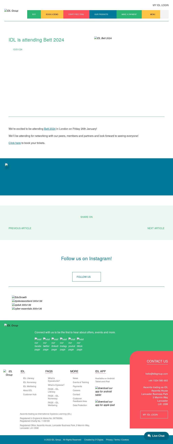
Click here (15, 143)
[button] (164, 14)
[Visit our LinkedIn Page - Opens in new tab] (55, 344)
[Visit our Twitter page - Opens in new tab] (46, 344)
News (75, 378)
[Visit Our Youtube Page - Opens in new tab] (71, 344)
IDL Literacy (28, 378)
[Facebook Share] (77, 222)
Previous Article (20, 228)
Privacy (109, 439)
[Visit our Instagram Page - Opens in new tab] (63, 344)
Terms (117, 439)
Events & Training (81, 382)
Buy (34, 14)
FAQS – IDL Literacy (53, 390)
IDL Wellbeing (29, 386)
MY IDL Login (150, 414)
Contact (76, 394)
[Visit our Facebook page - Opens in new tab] (38, 344)
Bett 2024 (50, 129)
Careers (76, 390)
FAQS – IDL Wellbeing (53, 404)
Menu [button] (152, 14)
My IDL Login (161, 5)
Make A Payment (129, 14)
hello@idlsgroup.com (156, 373)
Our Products (101, 14)
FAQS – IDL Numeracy (53, 397)
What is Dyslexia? (56, 385)
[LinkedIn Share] (96, 222)
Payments (77, 386)
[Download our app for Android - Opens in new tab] (105, 391)
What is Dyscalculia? (54, 379)
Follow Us (84, 276)
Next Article (155, 228)
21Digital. (99, 439)
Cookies (125, 439)
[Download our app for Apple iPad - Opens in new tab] (105, 403)
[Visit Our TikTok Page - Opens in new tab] (80, 344)
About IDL (27, 390)
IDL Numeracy (29, 382)
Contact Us (157, 361)
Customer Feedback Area (80, 399)
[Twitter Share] (86, 222)
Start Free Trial (76, 14)
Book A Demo (52, 14)
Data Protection (80, 405)
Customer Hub (29, 394)
